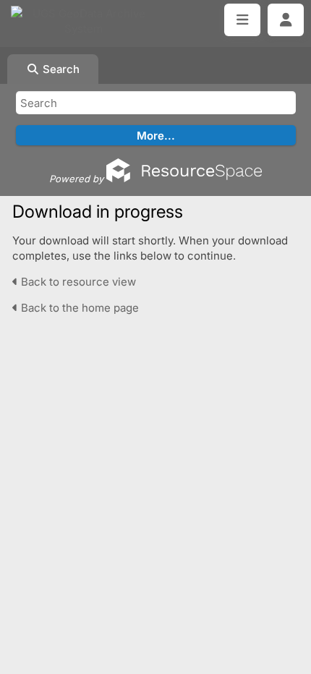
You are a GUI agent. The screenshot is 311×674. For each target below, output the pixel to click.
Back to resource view (77, 282)
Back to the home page (78, 308)
